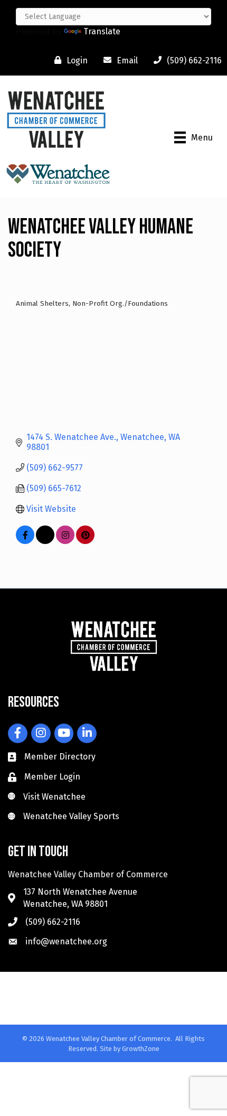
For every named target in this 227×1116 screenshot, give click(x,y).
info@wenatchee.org (66, 941)
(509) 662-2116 (52, 922)
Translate (101, 31)
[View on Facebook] (25, 541)
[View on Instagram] (65, 541)
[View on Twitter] (45, 541)
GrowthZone (140, 1049)
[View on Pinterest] (85, 541)
